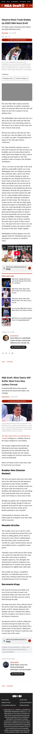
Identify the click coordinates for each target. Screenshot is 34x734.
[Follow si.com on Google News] (29, 268)
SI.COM (3, 1)
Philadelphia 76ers (8, 78)
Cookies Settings (24, 705)
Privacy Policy (5, 700)
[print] (12, 353)
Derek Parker (5, 397)
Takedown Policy (6, 702)
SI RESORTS (30, 1)
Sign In (32, 5)
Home (3, 362)
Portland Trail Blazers (21, 78)
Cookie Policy (23, 700)
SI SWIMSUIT (14, 1)
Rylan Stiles (5, 33)
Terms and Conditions (26, 702)
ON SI (8, 1)
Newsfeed (10, 362)
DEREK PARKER (14, 662)
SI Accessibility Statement (8, 705)
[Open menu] (2, 6)
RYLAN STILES (14, 335)
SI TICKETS (23, 1)
